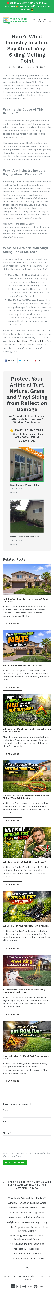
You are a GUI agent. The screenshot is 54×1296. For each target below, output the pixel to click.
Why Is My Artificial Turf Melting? (27, 1198)
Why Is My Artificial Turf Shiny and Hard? (24, 862)
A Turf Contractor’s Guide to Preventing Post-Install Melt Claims (24, 991)
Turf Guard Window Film (31, 341)
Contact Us (37, 1258)
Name (6, 1110)
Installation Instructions (27, 1253)
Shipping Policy (19, 1258)
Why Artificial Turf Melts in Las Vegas (22, 665)
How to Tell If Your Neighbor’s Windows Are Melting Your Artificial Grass (26, 796)
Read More (12, 624)
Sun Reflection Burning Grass (27, 1212)
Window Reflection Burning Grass (27, 1202)
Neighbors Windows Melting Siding (27, 1222)
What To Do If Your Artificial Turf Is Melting (26, 926)
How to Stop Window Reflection (27, 1217)
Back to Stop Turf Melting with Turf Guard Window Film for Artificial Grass (29, 1185)
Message (7, 1133)
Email (6, 1121)
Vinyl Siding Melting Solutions (27, 1243)
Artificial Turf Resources (27, 1248)
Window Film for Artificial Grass (27, 1207)
